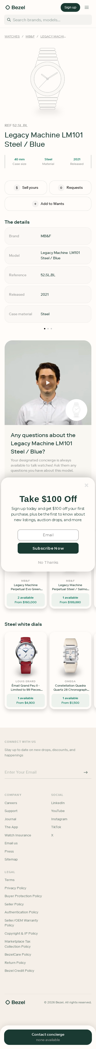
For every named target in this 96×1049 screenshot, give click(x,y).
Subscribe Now (47, 548)
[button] (48, 499)
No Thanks (48, 562)
